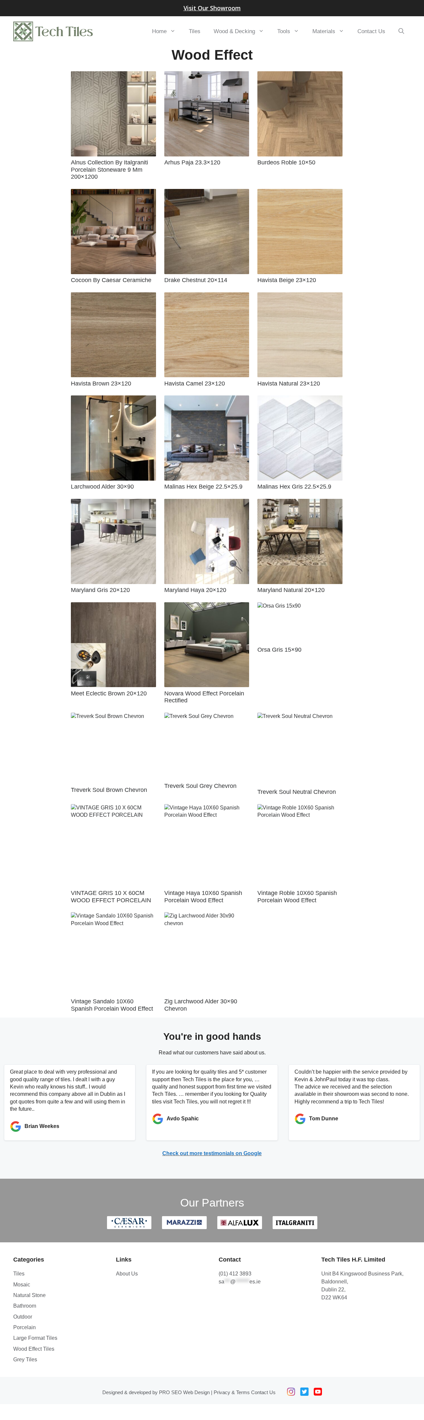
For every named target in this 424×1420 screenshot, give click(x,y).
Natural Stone (29, 1295)
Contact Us (371, 31)
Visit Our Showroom (212, 8)
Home (159, 31)
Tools (283, 31)
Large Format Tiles (35, 1338)
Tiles (194, 31)
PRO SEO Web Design (184, 1392)
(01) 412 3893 (235, 1273)
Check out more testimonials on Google (212, 1153)
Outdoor (22, 1317)
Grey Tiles (25, 1359)
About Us (127, 1273)
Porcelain (24, 1327)
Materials (323, 31)
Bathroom (24, 1306)
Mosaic (21, 1284)
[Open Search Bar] (401, 31)
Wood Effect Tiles (33, 1349)
